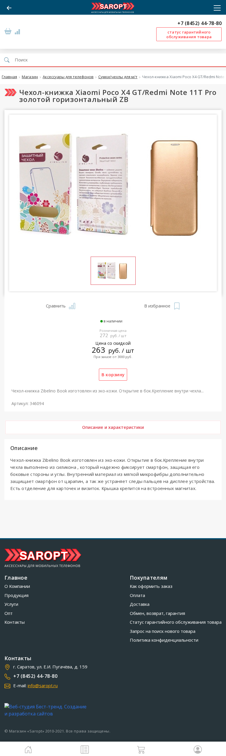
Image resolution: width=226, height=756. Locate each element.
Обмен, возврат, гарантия (157, 613)
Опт (8, 613)
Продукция (16, 595)
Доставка (139, 604)
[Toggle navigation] (215, 8)
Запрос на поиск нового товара (162, 631)
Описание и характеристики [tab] (113, 427)
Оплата (137, 595)
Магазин (30, 77)
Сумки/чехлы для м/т (117, 77)
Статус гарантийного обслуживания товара (176, 622)
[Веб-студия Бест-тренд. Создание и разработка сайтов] (46, 710)
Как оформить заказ (151, 586)
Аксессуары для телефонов (68, 77)
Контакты (14, 622)
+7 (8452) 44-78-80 (199, 23)
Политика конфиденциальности (164, 640)
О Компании (17, 586)
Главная (9, 77)
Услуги (11, 604)
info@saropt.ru (43, 685)
